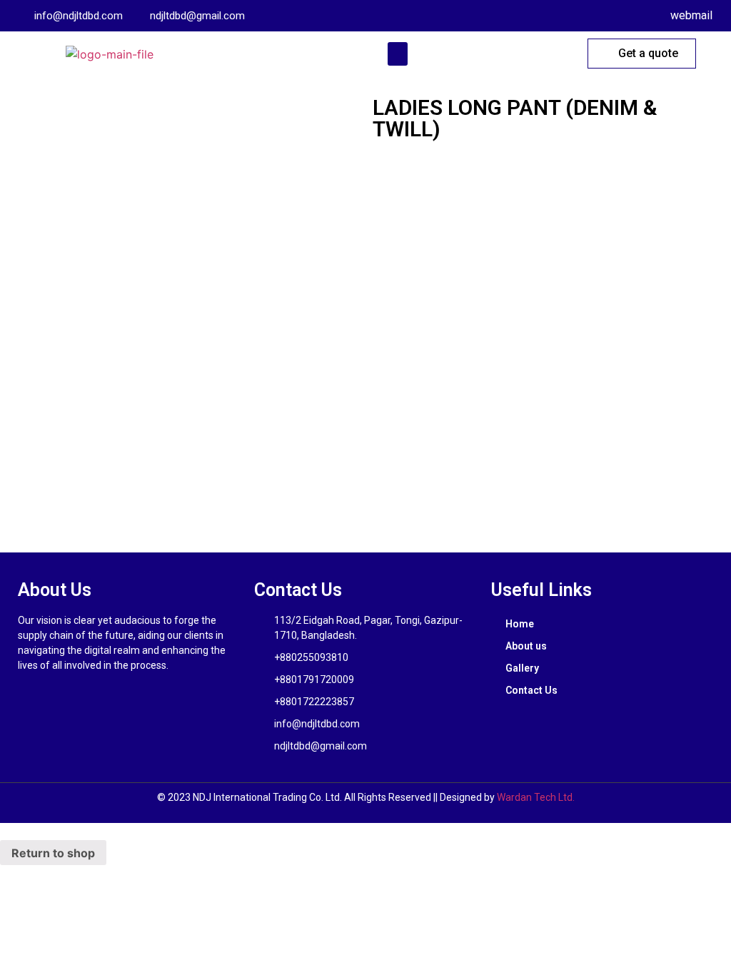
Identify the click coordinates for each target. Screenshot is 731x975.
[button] (398, 54)
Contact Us (531, 690)
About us (526, 646)
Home (519, 624)
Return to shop (53, 853)
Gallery (522, 668)
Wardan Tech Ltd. (536, 797)
